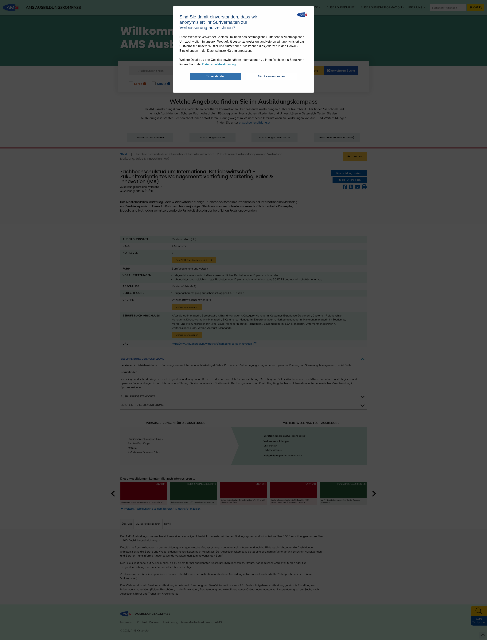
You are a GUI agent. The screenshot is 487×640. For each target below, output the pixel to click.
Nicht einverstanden (271, 76)
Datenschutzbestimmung (219, 64)
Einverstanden (215, 76)
